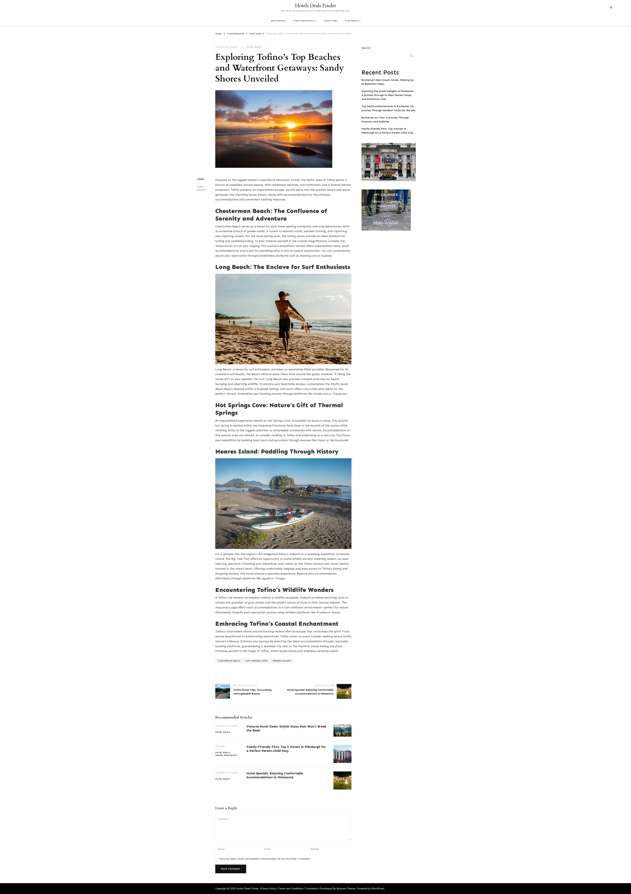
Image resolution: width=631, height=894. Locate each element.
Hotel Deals (254, 47)
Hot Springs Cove (257, 661)
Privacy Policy (268, 888)
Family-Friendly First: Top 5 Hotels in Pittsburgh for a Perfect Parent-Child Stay (286, 749)
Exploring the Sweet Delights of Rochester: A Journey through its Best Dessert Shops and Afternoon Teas (388, 95)
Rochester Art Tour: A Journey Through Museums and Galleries (385, 119)
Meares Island (282, 661)
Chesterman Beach (229, 661)
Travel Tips (330, 20)
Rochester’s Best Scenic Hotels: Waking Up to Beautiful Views (388, 82)
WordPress (378, 888)
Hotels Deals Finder (315, 5)
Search (366, 48)
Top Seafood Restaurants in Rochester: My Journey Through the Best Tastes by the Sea (388, 108)
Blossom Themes (346, 888)
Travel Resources (303, 20)
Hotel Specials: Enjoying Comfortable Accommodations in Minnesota (274, 775)
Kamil (201, 179)
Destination (278, 20)
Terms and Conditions (290, 888)
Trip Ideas (351, 20)
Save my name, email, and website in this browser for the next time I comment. (265, 858)
